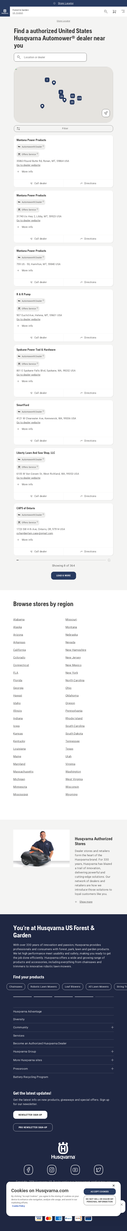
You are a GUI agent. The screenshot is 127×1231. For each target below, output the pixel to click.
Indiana (18, 718)
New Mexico (73, 665)
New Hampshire (75, 650)
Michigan (19, 779)
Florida (17, 680)
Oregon (70, 703)
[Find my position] (106, 113)
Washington (73, 771)
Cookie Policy (18, 1206)
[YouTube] (75, 1170)
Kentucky (19, 741)
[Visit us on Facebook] (28, 1170)
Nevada (70, 642)
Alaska (17, 627)
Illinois (17, 710)
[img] (31, 147)
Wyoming (71, 794)
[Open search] (106, 12)
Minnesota (20, 786)
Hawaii (17, 695)
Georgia (18, 688)
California (19, 650)
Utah (68, 756)
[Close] (113, 1185)
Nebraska (71, 634)
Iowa (16, 726)
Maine (17, 756)
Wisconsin (72, 786)
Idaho (17, 703)
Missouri (71, 619)
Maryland (19, 764)
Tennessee (72, 741)
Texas (69, 748)
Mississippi (20, 794)
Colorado (19, 657)
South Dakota (74, 733)
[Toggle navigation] (123, 12)
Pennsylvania (74, 710)
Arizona (18, 634)
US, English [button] (18, 13)
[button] (64, 100)
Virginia (70, 764)
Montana (71, 627)
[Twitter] (99, 1170)
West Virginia (74, 779)
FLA (15, 672)
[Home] (5, 12)
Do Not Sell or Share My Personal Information (99, 1200)
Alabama (19, 619)
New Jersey (73, 657)
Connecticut (21, 665)
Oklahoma (72, 695)
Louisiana (19, 748)
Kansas (18, 733)
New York (71, 672)
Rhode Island (74, 718)
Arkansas (19, 642)
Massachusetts (23, 771)
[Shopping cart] (114, 12)
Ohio (68, 688)
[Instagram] (52, 1170)
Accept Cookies (100, 1191)
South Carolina (75, 726)
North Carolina (75, 680)
